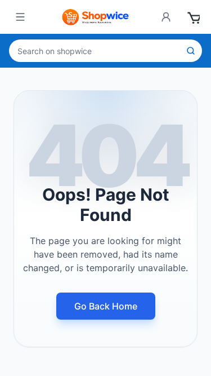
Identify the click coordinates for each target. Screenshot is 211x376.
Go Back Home (105, 306)
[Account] (166, 17)
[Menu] (20, 17)
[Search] (191, 51)
